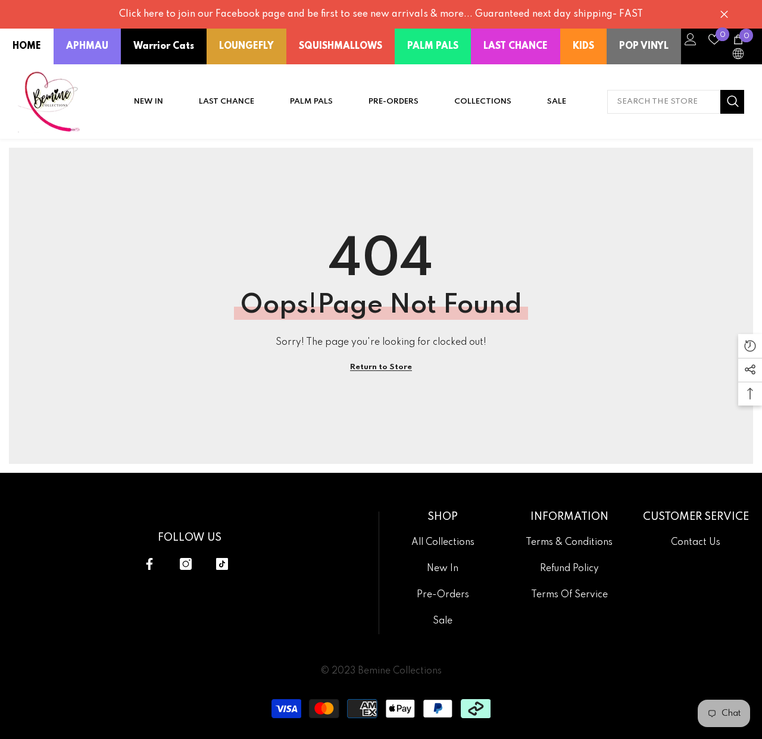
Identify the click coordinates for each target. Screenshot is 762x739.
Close (724, 15)
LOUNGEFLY (246, 46)
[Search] (675, 102)
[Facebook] (149, 564)
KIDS (583, 46)
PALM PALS (432, 46)
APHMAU (87, 46)
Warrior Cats (163, 46)
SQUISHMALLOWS (340, 46)
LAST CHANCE (515, 46)
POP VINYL (644, 46)
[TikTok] (222, 564)
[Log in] (691, 39)
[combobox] (663, 102)
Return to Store (381, 367)
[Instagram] (185, 564)
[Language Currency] (738, 54)
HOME (27, 46)
